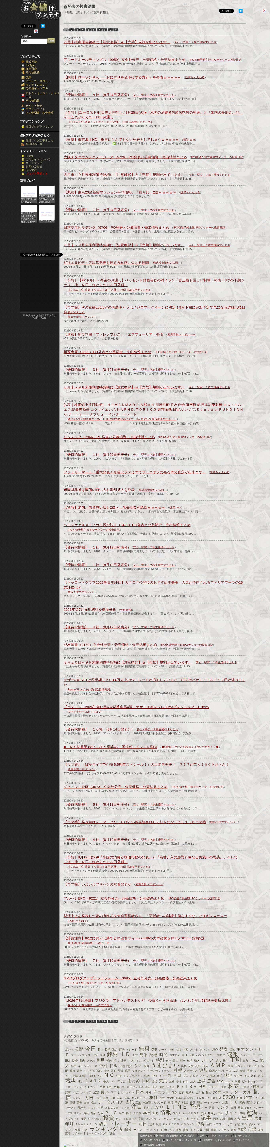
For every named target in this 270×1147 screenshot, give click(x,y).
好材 (148, 1092)
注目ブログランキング (39, 126)
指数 (232, 1049)
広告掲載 (31, 170)
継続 (122, 1049)
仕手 (219, 1075)
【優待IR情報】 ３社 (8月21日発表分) (96, 370)
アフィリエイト (35, 109)
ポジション (188, 1124)
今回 (103, 1065)
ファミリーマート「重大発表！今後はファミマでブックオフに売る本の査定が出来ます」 (135, 472)
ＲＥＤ (137, 1113)
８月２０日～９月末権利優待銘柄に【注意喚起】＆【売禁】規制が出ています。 (128, 662)
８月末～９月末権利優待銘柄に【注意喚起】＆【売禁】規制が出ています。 (124, 175)
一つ (154, 1075)
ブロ (185, 1075)
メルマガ (188, 1098)
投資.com (189, 139)
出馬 (247, 1118)
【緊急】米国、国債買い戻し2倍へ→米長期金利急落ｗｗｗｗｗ (114, 507)
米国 (148, 1086)
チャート (214, 1086)
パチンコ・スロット (38, 81)
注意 (119, 1075)
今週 (178, 1081)
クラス (91, 1060)
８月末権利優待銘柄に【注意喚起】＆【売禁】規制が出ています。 (117, 42)
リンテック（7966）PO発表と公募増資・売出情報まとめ (109, 437)
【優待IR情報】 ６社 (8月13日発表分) (96, 804)
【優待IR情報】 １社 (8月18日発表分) (96, 565)
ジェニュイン (126, 1092)
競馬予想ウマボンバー (81, 316)
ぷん (171, 1129)
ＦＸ (233, 1102)
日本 (140, 1092)
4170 (163, 1129)
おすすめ (174, 1055)
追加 (203, 1070)
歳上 (93, 1102)
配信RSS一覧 (34, 143)
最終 (162, 1086)
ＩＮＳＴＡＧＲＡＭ (208, 1098)
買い (104, 1092)
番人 (106, 1081)
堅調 (177, 1102)
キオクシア (139, 1070)
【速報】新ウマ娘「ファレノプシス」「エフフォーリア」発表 (113, 334)
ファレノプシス (80, 1055)
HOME (30, 156)
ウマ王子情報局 (46, 221)
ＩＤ (125, 1054)
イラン (147, 1129)
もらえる (89, 1070)
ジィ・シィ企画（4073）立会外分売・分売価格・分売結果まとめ (116, 787)
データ (165, 1075)
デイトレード (212, 1102)
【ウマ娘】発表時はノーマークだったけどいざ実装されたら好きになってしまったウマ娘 (135, 822)
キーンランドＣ (87, 1066)
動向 (155, 1113)
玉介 (112, 1098)
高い (252, 1124)
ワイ (113, 1092)
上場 (75, 1075)
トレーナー (123, 1123)
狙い (118, 1118)
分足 (154, 1081)
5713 (257, 1098)
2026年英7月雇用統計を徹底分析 (90, 610)
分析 (203, 1086)
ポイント (77, 1098)
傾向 (109, 1060)
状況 (228, 1075)
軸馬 (185, 1129)
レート (163, 1049)
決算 (211, 1107)
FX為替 (30, 65)
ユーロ (229, 1081)
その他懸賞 (33, 100)
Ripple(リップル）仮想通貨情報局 (89, 689)
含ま (258, 1118)
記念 (153, 1054)
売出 (198, 1066)
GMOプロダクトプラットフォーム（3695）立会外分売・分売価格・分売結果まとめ (130, 978)
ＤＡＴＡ (93, 1081)
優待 (72, 1070)
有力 (245, 1060)
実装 (199, 1129)
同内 (242, 1102)
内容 (185, 1049)
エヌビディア (139, 1098)
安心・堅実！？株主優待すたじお (195, 42)
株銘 (106, 1070)
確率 (79, 1070)
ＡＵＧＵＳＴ (190, 1113)
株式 (233, 1086)
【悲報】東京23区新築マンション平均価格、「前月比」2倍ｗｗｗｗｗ (120, 192)
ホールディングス (132, 1086)
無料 (144, 1049)
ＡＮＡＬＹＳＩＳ (86, 1124)
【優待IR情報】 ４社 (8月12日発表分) (96, 840)
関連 (207, 1129)
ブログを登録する (37, 173)
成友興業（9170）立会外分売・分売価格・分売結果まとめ (110, 645)
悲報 (223, 1118)
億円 (127, 1070)
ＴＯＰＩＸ (135, 1060)
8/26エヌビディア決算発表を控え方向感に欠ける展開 (106, 263)
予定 (237, 1124)
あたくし (205, 1049)
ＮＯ (109, 1075)
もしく (92, 1107)
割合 (182, 1060)
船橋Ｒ (190, 1092)
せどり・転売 (34, 105)
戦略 (99, 1070)
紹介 (215, 1049)
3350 (95, 1055)
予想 (194, 1107)
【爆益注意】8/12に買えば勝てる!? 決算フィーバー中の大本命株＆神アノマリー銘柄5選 (134, 938)
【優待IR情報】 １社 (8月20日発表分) (96, 455)
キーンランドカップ (159, 1070)
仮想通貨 (31, 68)
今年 (127, 1098)
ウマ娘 (170, 1098)
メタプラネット (133, 1075)
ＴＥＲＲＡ (130, 1118)
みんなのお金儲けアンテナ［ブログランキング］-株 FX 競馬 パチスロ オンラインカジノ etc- (41, 11)
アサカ (121, 1081)
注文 (193, 1081)
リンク (222, 1107)
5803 (98, 1098)
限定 (68, 1060)
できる (170, 1086)
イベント (245, 1055)
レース (207, 1060)
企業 (242, 1070)
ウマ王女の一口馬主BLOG (28, 200)
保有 (178, 1129)
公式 (99, 1075)
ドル (113, 1065)
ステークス (191, 1070)
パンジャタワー (205, 1055)
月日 (177, 1075)
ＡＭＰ (218, 1065)
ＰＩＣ (111, 1112)
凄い (80, 1081)
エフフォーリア (223, 1124)
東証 (102, 1055)
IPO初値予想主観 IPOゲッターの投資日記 (215, 59)
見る (143, 1054)
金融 (233, 1107)
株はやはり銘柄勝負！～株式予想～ (90, 943)
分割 (122, 1066)
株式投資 (31, 61)
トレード (131, 1049)
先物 (103, 1086)
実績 (250, 1070)
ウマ (137, 1065)
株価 (153, 1097)
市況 (260, 1075)
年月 (69, 1124)
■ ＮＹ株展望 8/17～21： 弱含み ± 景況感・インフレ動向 (110, 747)
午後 (78, 1129)
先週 (235, 1070)
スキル (204, 1075)
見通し (212, 1113)
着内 (82, 1060)
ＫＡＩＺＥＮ (171, 1124)
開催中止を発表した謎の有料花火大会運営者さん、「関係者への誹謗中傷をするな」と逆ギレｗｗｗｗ (145, 916)
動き (197, 1060)
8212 (185, 1102)
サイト (231, 1112)
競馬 (28, 77)
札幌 (178, 1070)
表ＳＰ (194, 1075)
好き (85, 1129)
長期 (107, 1049)
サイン (138, 1129)
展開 (92, 1075)
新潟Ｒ (126, 1129)
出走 (86, 1102)
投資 (108, 1118)
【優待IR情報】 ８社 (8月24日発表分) (96, 95)
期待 (260, 1129)
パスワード (159, 1102)
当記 (130, 1102)
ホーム (254, 1060)
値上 (192, 1129)
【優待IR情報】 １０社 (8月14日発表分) (98, 729)
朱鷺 (147, 1075)
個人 (246, 1075)
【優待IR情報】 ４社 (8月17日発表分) (96, 627)
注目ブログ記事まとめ (39, 140)
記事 (205, 1118)
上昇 (201, 1081)
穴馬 (217, 1092)
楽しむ (178, 1118)
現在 (248, 1097)
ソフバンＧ (165, 1118)
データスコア (111, 1102)
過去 (218, 1060)
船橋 (212, 1075)
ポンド (69, 1049)
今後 (171, 1049)
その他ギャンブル (37, 88)
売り (168, 1060)
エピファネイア (82, 1092)
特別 (160, 1060)
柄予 (73, 1066)
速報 (232, 1054)
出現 (214, 1129)
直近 (162, 1098)
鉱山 (175, 1060)
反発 (191, 1066)
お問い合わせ (34, 166)
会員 (120, 1098)
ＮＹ (121, 1113)
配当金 (82, 1107)
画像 (216, 1118)
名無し (83, 1075)
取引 (110, 1086)
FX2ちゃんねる (77, 920)
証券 (123, 1060)
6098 (220, 1081)
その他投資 (33, 72)
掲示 (230, 1118)
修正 (192, 1102)
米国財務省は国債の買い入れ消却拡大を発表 (99, 490)
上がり (157, 1107)
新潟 (252, 1112)
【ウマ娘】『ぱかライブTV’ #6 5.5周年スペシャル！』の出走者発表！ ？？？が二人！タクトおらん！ (146, 765)
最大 (220, 1113)
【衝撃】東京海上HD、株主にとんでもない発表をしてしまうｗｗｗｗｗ (121, 140)
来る (155, 1086)
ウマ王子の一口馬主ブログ (84, 711)
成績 (242, 1113)
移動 (83, 1118)
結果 (225, 1102)
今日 (90, 1049)
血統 (171, 1081)
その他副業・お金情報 (39, 112)
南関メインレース (220, 1070)
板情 (190, 1060)
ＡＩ (156, 1129)
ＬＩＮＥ (176, 1107)
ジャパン (257, 1055)
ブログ (221, 1055)
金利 (239, 1098)
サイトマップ (34, 162)
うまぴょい (165, 1065)
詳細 (255, 1086)
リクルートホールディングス (90, 1133)
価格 (184, 1066)
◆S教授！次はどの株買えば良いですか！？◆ (190, 747)
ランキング (103, 1129)
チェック (161, 1092)
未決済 (147, 1102)
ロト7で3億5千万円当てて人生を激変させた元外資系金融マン (28, 217)
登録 (120, 1070)
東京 (163, 1081)
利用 (100, 1060)
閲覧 (249, 1102)
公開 (79, 1049)
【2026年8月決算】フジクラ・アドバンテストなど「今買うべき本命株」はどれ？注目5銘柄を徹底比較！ (148, 1001)
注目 (136, 1107)
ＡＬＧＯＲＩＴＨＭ (117, 1107)
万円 (89, 1097)
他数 (174, 1092)
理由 (200, 1102)
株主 (225, 1060)
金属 (158, 1124)
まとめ (133, 1081)
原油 (113, 1070)
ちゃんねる (95, 1118)
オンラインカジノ (37, 84)
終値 (117, 1086)
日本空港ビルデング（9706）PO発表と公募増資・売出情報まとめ (116, 227)
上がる (200, 1092)
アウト (194, 1049)
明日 (143, 1124)
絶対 (146, 1107)
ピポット (148, 1060)
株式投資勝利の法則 (167, 262)
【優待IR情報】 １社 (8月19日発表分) (96, 547)
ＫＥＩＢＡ (186, 1086)
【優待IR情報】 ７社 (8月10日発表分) (96, 961)
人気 (178, 1049)
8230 (229, 1097)
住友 (209, 1124)
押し (116, 1060)
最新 (224, 1086)
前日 (186, 1081)
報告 (146, 1066)
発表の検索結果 (81, 6)
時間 (163, 1054)
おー (204, 1107)
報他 (208, 1092)
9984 (244, 1124)
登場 (154, 1049)
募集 (240, 1107)
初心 (253, 1075)
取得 (200, 1124)
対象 (93, 1113)
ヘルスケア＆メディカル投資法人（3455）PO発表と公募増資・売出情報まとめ (127, 525)
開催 (79, 1102)
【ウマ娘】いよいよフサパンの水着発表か (97, 884)
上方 (135, 1055)
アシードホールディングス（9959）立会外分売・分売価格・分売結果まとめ (124, 60)
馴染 (75, 1060)
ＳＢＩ (177, 1113)
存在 (233, 1129)
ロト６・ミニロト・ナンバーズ (181, 1140)
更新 (181, 1092)
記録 (151, 1124)
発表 (223, 1049)
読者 (68, 1133)
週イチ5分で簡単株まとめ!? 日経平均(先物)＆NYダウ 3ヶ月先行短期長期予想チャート (122, 419)
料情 (128, 1113)
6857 (248, 1107)
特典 (179, 1098)
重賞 (105, 1098)
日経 (146, 1081)
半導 (100, 1107)
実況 (141, 1118)
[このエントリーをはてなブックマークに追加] (43, 27)
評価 (184, 1055)
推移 (170, 1102)
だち (100, 1113)
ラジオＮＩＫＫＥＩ (247, 1066)
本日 (147, 1112)
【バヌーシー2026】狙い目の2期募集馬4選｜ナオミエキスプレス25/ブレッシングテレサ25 (136, 707)
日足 (205, 1066)
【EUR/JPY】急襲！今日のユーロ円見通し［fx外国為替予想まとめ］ (110, 122)
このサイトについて (38, 159)
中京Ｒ (245, 1086)
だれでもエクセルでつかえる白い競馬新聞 (46, 199)
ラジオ (238, 1075)
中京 (225, 1092)
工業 (138, 1102)
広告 (211, 1081)
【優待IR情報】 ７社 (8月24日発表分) (96, 210)
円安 (129, 1066)
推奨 (230, 1066)
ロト (113, 1081)
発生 (112, 1133)
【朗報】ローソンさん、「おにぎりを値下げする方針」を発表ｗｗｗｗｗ (122, 77)
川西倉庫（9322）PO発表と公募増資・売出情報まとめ (107, 352)
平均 (235, 1060)
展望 (96, 1092)
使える (195, 1118)
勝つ (100, 1049)
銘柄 (112, 1054)
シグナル (223, 1129)
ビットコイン (250, 1081)
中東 (186, 1118)
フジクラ (151, 1118)
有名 (191, 1055)
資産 (86, 1113)
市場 (252, 1129)
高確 (237, 1081)
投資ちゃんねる (195, 77)
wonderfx (126, 609)
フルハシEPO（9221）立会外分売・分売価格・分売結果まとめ (114, 898)
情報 (165, 1112)
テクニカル (241, 1092)
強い (114, 1049)
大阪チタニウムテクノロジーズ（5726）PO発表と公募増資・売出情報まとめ (125, 157)
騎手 (103, 1124)
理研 (72, 1102)
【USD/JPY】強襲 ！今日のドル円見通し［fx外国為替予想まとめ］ (109, 289)
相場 (242, 1129)
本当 (237, 1118)
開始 (203, 1113)
